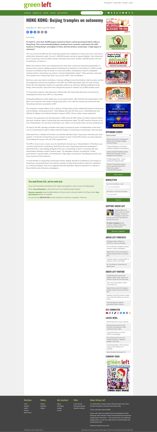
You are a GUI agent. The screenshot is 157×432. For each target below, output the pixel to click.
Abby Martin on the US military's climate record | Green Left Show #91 (117, 254)
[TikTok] (115, 313)
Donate (125, 3)
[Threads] (127, 313)
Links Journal (78, 404)
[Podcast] (110, 313)
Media (45, 13)
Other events (118, 175)
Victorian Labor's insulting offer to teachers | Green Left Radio (118, 260)
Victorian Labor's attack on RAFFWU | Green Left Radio (116, 242)
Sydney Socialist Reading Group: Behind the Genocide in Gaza (117, 153)
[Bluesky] (35, 32)
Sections (27, 13)
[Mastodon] (27, 32)
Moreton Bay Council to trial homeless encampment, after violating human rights (116, 327)
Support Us (37, 13)
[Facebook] (31, 32)
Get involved (62, 13)
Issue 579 (45, 28)
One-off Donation (40, 189)
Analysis (26, 406)
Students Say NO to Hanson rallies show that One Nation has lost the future (118, 297)
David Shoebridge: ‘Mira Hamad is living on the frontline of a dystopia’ (118, 347)
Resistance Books (79, 406)
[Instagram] (118, 313)
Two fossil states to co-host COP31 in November (116, 333)
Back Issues (27, 413)
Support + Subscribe (113, 3)
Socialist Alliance (79, 408)
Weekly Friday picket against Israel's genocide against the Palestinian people (116, 166)
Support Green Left (115, 206)
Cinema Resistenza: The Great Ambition (117, 147)
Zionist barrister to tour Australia (117, 322)
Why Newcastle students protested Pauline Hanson (115, 303)
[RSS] (130, 313)
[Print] (38, 32)
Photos (43, 404)
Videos (43, 408)
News (26, 404)
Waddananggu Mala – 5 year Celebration (116, 160)
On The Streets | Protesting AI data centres (117, 265)
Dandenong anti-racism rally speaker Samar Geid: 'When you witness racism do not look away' (117, 277)
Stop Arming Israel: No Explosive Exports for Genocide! (117, 140)
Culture (26, 410)
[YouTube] (107, 313)
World (52, 28)
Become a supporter (35, 192)
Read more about (99, 426)
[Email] (42, 32)
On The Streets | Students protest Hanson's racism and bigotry (118, 248)
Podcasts (43, 406)
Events (53, 13)
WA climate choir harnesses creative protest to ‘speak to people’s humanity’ (116, 340)
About (59, 404)
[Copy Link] (45, 32)
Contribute (60, 406)
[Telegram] (121, 313)
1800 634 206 (44, 197)
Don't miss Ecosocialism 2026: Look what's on (117, 284)
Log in (131, 3)
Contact (59, 408)
